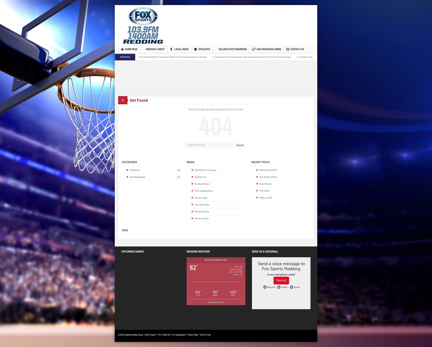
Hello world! (265, 197)
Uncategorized (137, 177)
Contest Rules (202, 184)
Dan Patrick (265, 184)
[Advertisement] (229, 19)
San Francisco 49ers (269, 49)
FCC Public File (164, 335)
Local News (181, 49)
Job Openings (202, 204)
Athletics (204, 49)
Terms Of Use (205, 335)
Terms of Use (202, 218)
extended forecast (216, 302)
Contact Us (297, 49)
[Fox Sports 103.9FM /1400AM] (143, 25)
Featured (134, 170)
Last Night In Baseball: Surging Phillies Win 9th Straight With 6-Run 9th (294, 57)
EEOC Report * (151, 335)
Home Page (131, 49)
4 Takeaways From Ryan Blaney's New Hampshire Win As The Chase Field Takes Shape (217, 57)
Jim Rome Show (268, 177)
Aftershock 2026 (268, 170)
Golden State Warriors (233, 49)
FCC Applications (204, 190)
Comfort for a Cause (205, 170)
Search (240, 145)
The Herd (264, 190)
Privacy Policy (202, 211)
